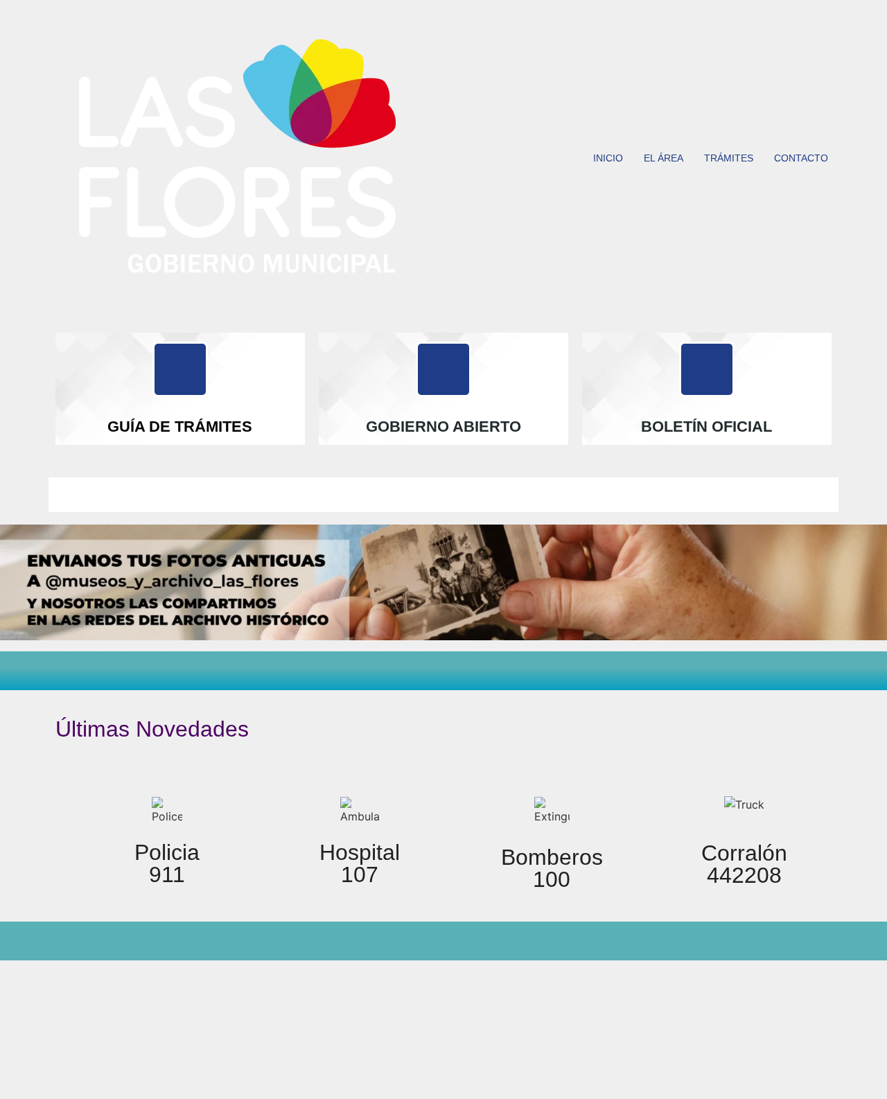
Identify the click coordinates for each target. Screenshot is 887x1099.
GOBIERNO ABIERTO (443, 426)
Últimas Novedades (152, 728)
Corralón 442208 (744, 864)
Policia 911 (167, 863)
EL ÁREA (663, 158)
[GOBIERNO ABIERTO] (443, 369)
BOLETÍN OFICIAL (706, 426)
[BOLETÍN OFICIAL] (707, 369)
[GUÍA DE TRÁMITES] (180, 369)
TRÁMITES (728, 158)
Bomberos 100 (552, 868)
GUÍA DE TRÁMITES (179, 426)
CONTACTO (801, 158)
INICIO (608, 158)
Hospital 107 (359, 863)
